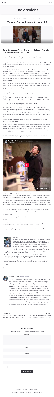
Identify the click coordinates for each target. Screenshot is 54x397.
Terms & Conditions (37, 392)
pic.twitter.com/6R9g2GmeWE (37, 100)
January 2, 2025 (31, 104)
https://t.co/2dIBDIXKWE (14, 100)
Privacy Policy (15, 392)
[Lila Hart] (5, 278)
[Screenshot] (27, 34)
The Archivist (27, 10)
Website (27, 360)
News (10, 268)
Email (27, 353)
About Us (22, 392)
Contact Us (28, 392)
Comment (27, 334)
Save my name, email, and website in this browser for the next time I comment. (28, 367)
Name (27, 347)
